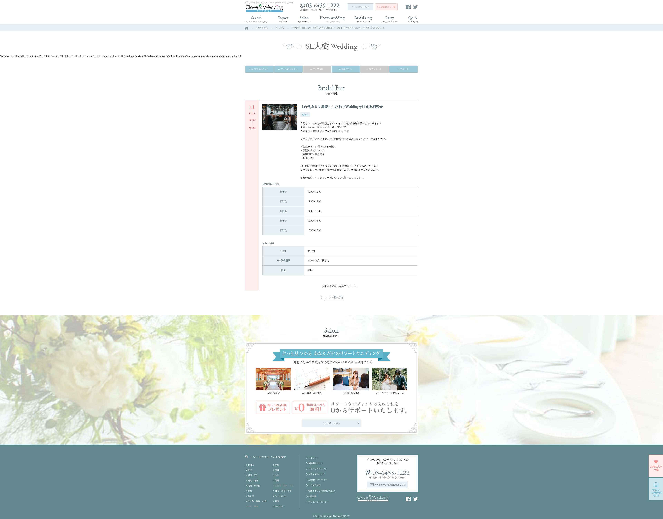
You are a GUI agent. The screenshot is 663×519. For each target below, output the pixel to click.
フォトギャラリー (289, 69)
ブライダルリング (316, 474)
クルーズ (279, 506)
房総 (250, 491)
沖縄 (277, 480)
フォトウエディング (317, 469)
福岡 (277, 501)
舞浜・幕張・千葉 (283, 491)
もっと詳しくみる (331, 423)
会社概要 (312, 496)
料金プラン (347, 69)
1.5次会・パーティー (317, 480)
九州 (277, 475)
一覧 (388, 7)
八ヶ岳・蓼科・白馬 (257, 501)
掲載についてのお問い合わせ (321, 491)
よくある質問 (314, 485)
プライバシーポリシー (318, 502)
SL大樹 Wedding (262, 28)
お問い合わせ (362, 7)
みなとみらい (281, 496)
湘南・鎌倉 (253, 480)
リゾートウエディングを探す (268, 456)
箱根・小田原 (254, 485)
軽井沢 (251, 496)
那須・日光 (253, 475)
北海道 (251, 465)
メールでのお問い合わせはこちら (389, 484)
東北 (250, 470)
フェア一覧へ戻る (334, 297)
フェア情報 (279, 28)
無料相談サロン (315, 463)
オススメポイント (260, 69)
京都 (277, 470)
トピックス (313, 458)
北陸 (277, 465)
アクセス (404, 69)
